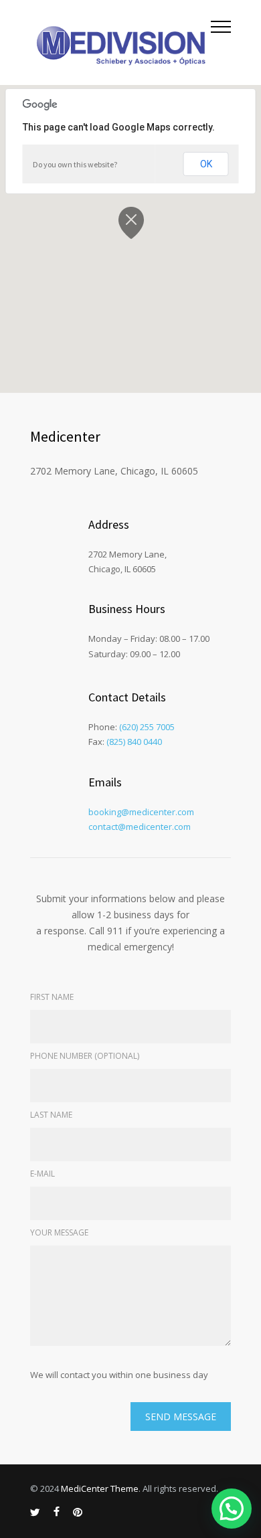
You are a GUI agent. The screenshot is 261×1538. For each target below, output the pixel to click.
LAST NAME (51, 1114)
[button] (231, 1508)
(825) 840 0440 (134, 742)
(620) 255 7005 (147, 727)
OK (206, 164)
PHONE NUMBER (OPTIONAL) (84, 1055)
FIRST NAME (52, 997)
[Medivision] (120, 42)
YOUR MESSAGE (59, 1232)
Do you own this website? (75, 164)
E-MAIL (42, 1173)
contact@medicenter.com (139, 827)
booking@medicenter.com (141, 812)
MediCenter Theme (100, 1488)
